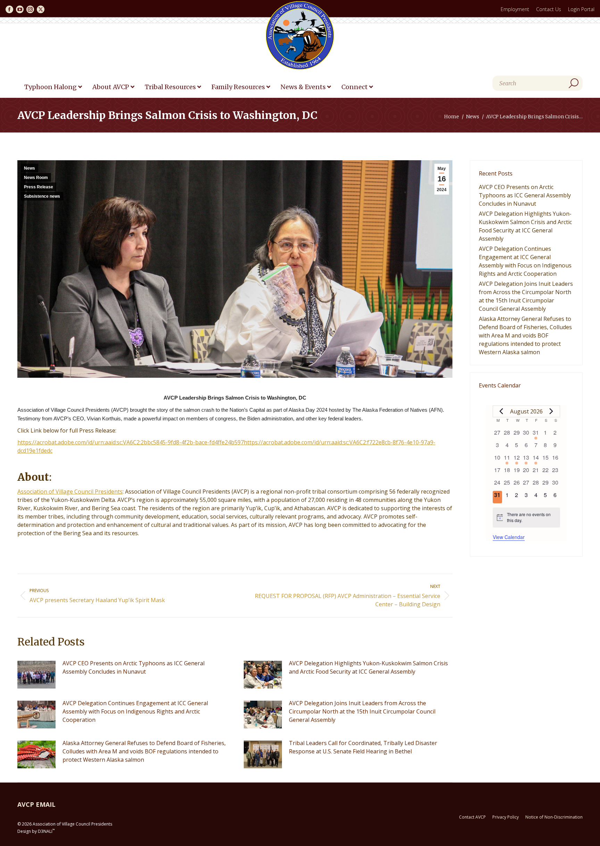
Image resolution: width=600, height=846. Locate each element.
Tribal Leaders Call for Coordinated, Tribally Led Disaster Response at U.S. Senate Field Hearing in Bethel (363, 747)
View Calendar (509, 536)
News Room (36, 177)
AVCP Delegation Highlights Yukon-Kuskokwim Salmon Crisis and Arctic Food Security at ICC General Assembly (368, 667)
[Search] (573, 83)
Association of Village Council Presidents (70, 491)
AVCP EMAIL (36, 804)
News (29, 168)
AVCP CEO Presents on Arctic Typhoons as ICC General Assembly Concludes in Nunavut (133, 667)
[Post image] (36, 675)
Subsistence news (42, 196)
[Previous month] (501, 411)
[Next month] (551, 411)
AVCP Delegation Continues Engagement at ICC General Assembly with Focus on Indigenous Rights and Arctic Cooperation (135, 711)
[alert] (526, 517)
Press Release (38, 187)
